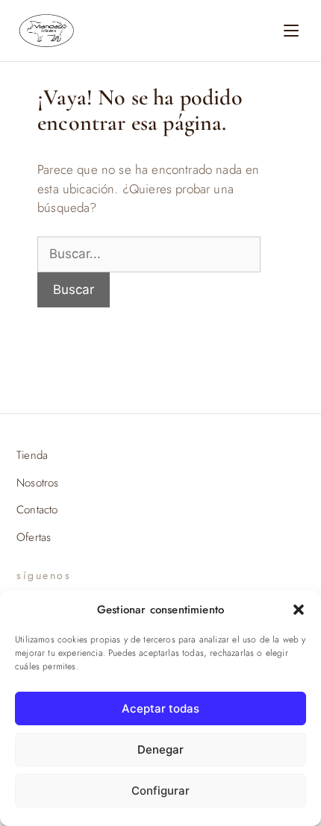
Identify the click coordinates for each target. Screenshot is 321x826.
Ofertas (33, 537)
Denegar (160, 749)
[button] (298, 609)
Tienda (32, 455)
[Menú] (291, 30)
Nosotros (37, 483)
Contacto (36, 509)
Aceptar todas (160, 708)
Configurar (160, 790)
